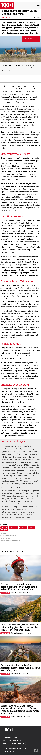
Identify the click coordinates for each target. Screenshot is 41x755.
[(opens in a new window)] (36, 744)
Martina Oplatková (17, 633)
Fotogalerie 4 (30, 39)
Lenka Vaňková (27, 18)
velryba (4, 530)
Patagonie (23, 527)
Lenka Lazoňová (16, 592)
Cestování (5, 592)
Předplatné (7, 738)
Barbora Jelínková (16, 717)
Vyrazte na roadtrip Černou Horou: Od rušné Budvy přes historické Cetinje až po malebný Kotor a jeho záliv (20, 627)
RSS (15, 738)
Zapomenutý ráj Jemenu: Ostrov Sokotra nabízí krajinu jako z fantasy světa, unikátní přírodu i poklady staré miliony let (19, 710)
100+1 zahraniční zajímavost (8, 535)
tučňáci (32, 527)
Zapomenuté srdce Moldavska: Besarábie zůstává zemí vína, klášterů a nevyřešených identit (20, 668)
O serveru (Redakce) (17, 743)
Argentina (13, 527)
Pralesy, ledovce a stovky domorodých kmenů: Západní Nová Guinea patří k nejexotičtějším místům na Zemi (19, 587)
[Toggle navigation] (38, 5)
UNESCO (4, 527)
